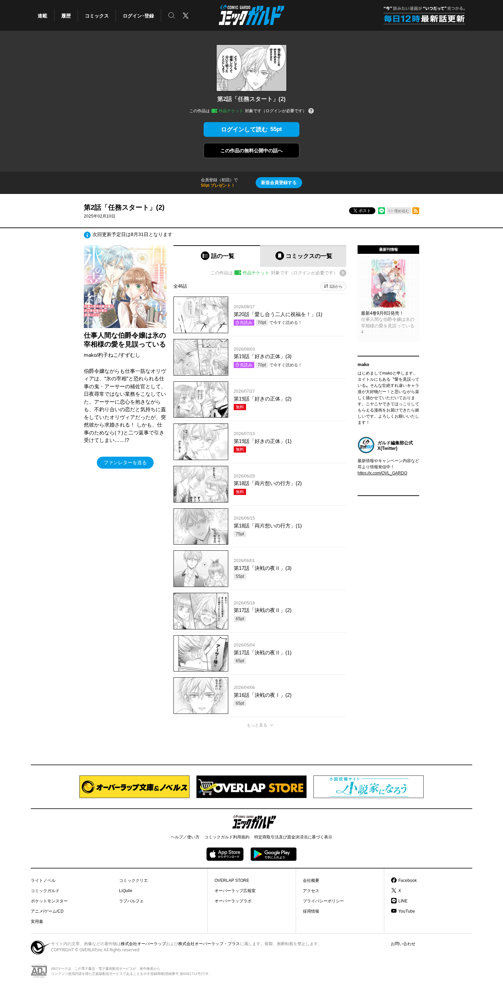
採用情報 (311, 911)
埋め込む (401, 211)
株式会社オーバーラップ (143, 943)
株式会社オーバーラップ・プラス (209, 943)
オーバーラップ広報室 (235, 890)
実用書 (37, 921)
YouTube (406, 911)
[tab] (216, 256)
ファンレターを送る (125, 462)
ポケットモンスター (49, 901)
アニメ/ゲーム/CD (47, 911)
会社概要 (311, 880)
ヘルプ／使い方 (185, 837)
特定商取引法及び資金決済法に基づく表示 (293, 837)
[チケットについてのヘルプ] (311, 111)
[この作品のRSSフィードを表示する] (415, 210)
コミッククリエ (133, 880)
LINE (403, 901)
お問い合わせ (403, 943)
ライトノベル (43, 880)
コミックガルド (45, 890)
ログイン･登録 (138, 15)
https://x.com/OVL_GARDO (382, 473)
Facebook (407, 880)
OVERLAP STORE (232, 880)
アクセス (311, 890)
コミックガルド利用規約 (226, 837)
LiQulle (125, 890)
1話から (336, 286)
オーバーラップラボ (233, 901)
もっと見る (257, 725)
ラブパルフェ (131, 901)
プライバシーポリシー (323, 901)
